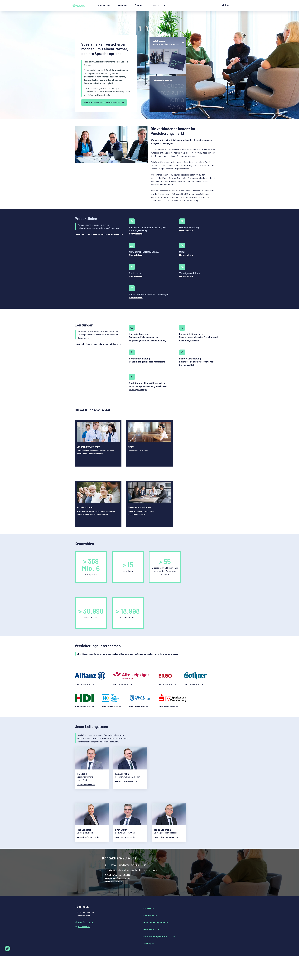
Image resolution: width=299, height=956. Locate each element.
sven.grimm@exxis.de (125, 837)
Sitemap (147, 943)
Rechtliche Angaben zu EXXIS (157, 936)
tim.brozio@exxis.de (86, 784)
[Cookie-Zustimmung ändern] (7, 948)
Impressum (148, 915)
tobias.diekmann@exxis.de (166, 837)
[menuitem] (104, 7)
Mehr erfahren (136, 233)
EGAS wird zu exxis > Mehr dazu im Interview (102, 102)
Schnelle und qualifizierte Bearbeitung (147, 361)
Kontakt (147, 908)
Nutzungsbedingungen (154, 922)
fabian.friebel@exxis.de (126, 781)
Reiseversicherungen (163, 80)
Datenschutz (149, 929)
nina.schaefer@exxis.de (88, 837)
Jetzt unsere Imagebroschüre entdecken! (166, 42)
